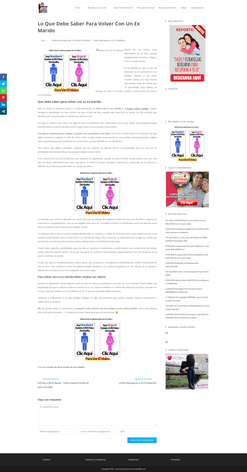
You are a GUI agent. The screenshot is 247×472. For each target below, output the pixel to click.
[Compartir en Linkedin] (3, 104)
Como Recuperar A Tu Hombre (109, 40)
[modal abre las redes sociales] (3, 111)
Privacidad (175, 459)
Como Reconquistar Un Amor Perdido (70, 40)
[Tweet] (3, 83)
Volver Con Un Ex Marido (74, 367)
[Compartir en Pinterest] (3, 97)
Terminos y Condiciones (95, 459)
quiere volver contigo (137, 108)
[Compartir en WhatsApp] (3, 90)
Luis (43, 40)
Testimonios (133, 459)
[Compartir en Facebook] (3, 77)
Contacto (46, 459)
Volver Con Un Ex (54, 367)
